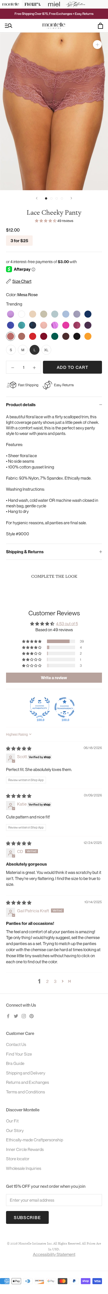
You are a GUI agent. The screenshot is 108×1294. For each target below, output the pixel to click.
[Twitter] (16, 1015)
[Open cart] (100, 26)
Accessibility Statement (54, 1254)
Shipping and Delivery (25, 1073)
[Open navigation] (9, 26)
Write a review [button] (54, 677)
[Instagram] (24, 1015)
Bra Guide (15, 1063)
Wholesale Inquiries (23, 1168)
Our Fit (12, 1120)
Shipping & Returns (25, 551)
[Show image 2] (51, 198)
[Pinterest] (31, 1015)
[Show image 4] (62, 198)
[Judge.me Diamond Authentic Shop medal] (40, 707)
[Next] (71, 198)
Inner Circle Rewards (25, 1149)
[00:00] (54, 111)
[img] (18, 748)
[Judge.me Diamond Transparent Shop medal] (65, 707)
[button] (46, 220)
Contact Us (16, 1044)
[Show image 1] (46, 198)
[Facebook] (8, 1015)
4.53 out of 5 (67, 623)
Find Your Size (19, 1054)
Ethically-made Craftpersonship (34, 1139)
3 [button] (55, 981)
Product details (21, 404)
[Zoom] (97, 44)
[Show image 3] (57, 198)
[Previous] (36, 198)
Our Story (15, 1130)
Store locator (17, 1158)
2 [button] (47, 981)
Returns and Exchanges (27, 1082)
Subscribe (27, 1217)
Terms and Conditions (25, 1091)
